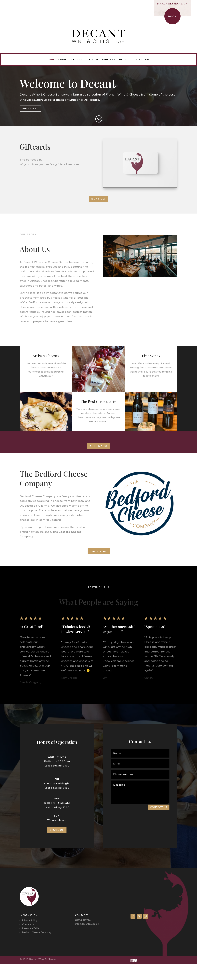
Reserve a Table (30, 928)
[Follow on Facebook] (133, 916)
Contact (109, 59)
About (63, 59)
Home (51, 59)
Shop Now (98, 551)
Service (77, 59)
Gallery (92, 59)
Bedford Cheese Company (36, 932)
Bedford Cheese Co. (134, 59)
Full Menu (98, 446)
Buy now (98, 198)
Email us (57, 829)
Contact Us (28, 924)
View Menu (30, 108)
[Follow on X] (139, 916)
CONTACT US (158, 807)
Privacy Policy (29, 920)
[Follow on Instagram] (145, 916)
